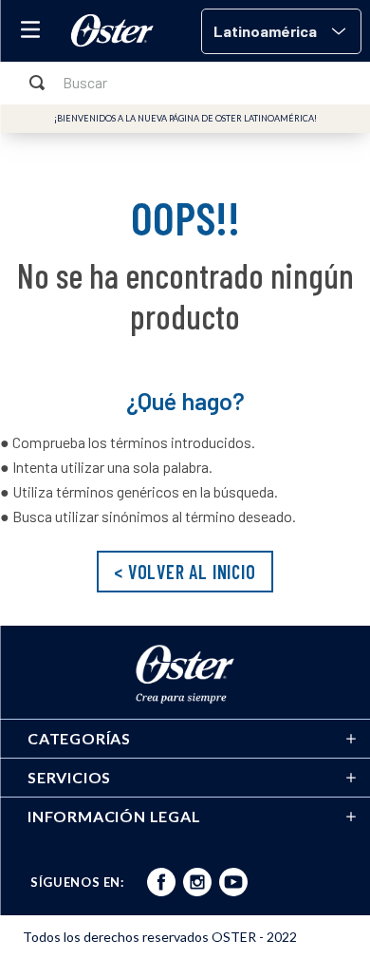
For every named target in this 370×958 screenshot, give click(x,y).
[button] (281, 31)
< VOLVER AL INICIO (184, 571)
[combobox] (185, 83)
